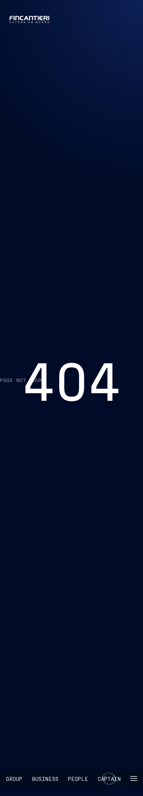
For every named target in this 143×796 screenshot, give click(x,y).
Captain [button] (109, 778)
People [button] (78, 778)
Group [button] (14, 778)
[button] (134, 778)
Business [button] (45, 778)
